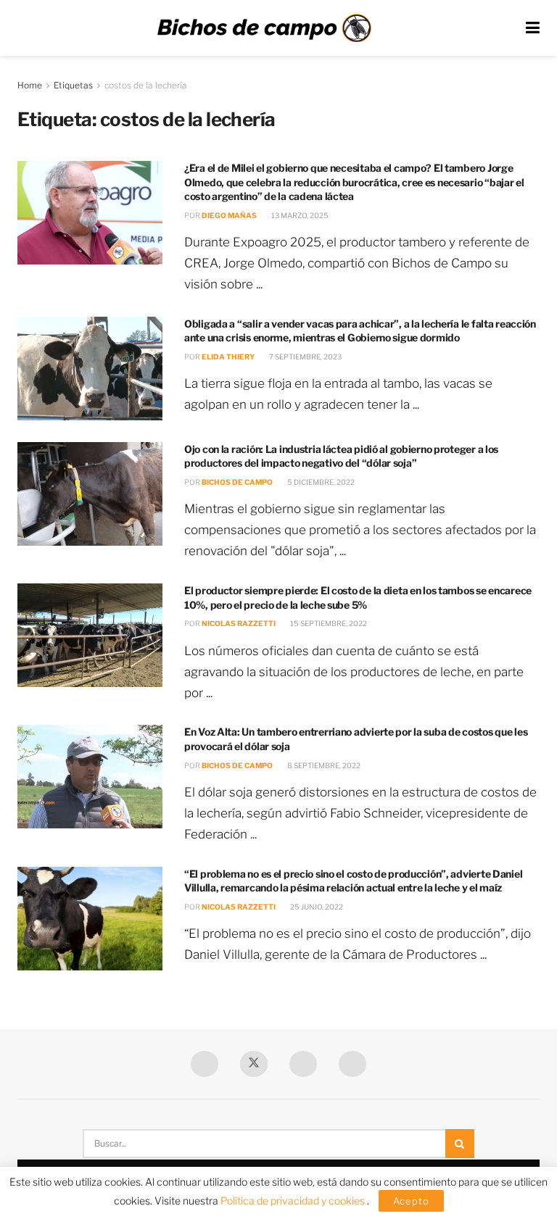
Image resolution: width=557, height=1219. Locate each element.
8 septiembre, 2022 (323, 765)
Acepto (411, 1201)
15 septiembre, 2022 (328, 623)
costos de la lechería (145, 85)
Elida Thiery (228, 356)
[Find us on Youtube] (303, 1064)
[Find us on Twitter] (254, 1064)
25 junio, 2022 (316, 906)
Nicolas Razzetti (239, 623)
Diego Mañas (229, 215)
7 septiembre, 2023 (305, 356)
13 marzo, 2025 (299, 215)
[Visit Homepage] (264, 28)
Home (29, 85)
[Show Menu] (533, 28)
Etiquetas (73, 85)
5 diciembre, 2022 (320, 482)
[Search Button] (459, 1143)
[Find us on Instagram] (352, 1064)
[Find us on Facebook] (204, 1064)
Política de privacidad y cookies (293, 1200)
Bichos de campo (237, 482)
